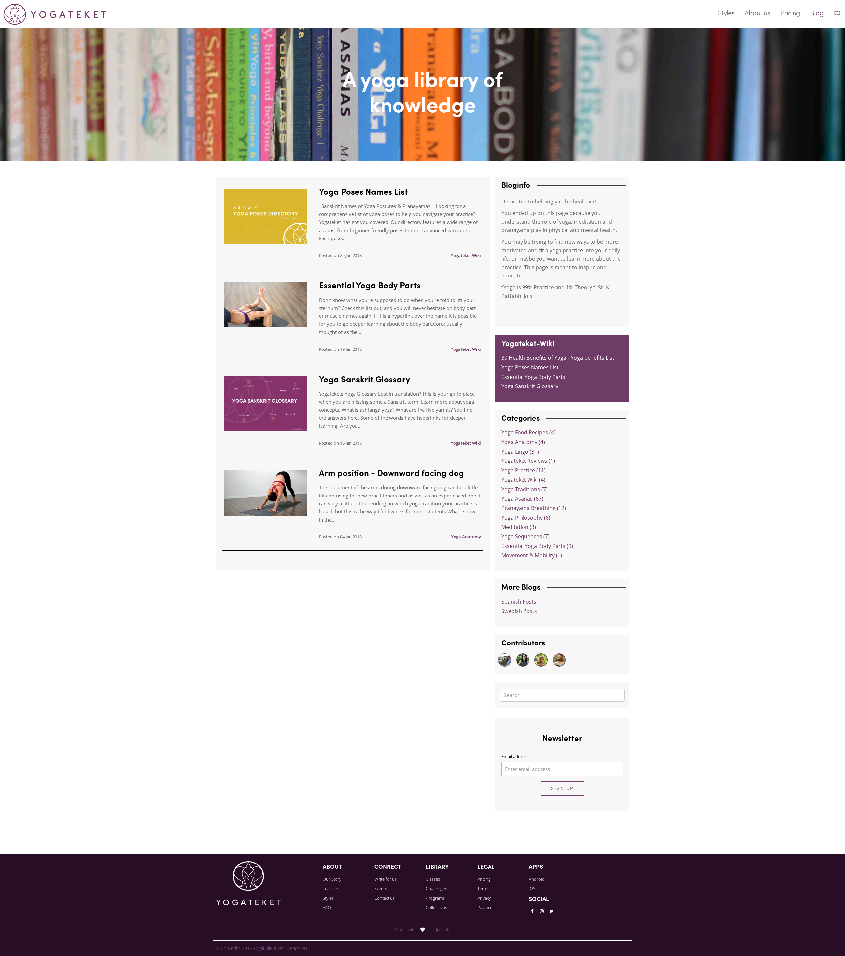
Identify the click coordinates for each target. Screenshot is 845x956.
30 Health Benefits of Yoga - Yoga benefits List (557, 357)
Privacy (484, 898)
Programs (435, 898)
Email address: (515, 756)
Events (380, 888)
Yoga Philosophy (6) (525, 517)
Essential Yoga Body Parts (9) (537, 546)
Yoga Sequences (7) (525, 536)
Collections (436, 907)
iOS (532, 888)
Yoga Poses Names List (363, 193)
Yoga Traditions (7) (524, 489)
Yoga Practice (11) (523, 470)
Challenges (436, 888)
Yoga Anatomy (466, 537)
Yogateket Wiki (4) (523, 479)
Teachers (331, 888)
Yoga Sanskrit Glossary (364, 380)
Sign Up (562, 789)
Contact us (384, 898)
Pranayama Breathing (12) (533, 508)
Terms (483, 888)
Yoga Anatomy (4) (523, 442)
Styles (726, 13)
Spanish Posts (518, 601)
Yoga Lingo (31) (520, 451)
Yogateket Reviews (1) (528, 460)
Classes (433, 879)
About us (757, 13)
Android (537, 879)
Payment (485, 907)
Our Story (332, 879)
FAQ (327, 907)
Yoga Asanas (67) (522, 498)
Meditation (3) (518, 527)
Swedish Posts (519, 611)
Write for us (385, 879)
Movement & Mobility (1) (531, 555)
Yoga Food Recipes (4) (528, 432)
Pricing (790, 13)
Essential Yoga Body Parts (370, 286)
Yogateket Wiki (466, 255)
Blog (817, 13)
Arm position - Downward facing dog (391, 474)
